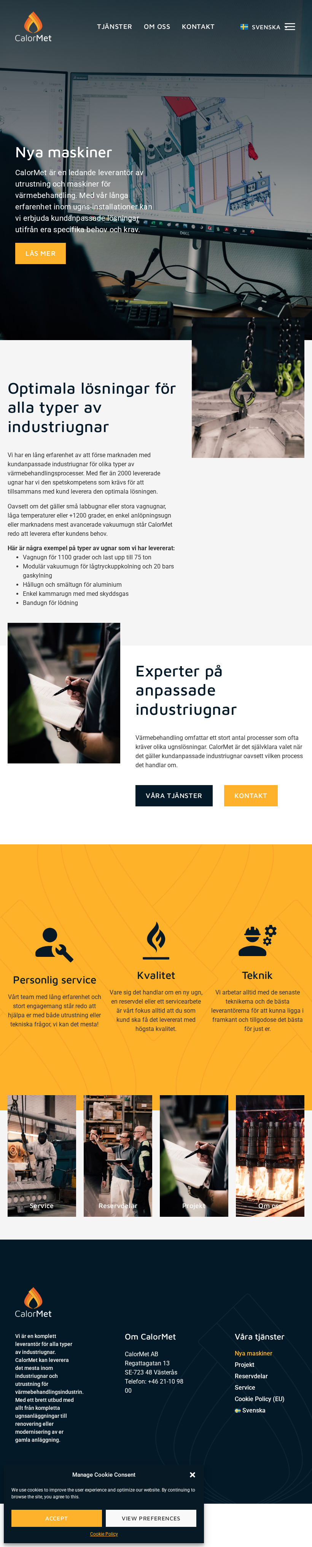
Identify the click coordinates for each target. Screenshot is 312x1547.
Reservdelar (251, 1376)
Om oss (157, 26)
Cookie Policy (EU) (260, 1399)
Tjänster (114, 26)
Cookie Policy (104, 1534)
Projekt (244, 1364)
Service (245, 1387)
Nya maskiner (253, 1353)
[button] (192, 1475)
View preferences (151, 1518)
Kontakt (198, 26)
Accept (56, 1518)
